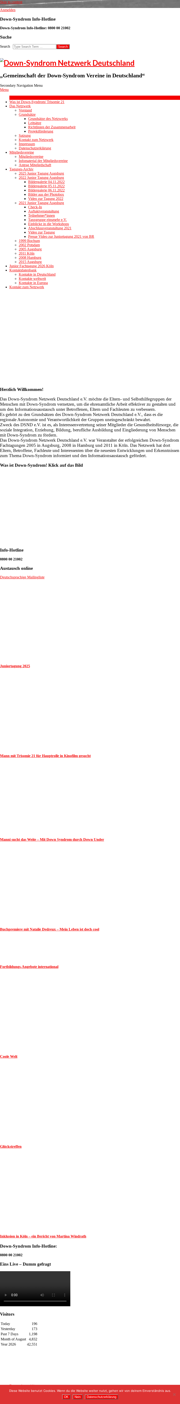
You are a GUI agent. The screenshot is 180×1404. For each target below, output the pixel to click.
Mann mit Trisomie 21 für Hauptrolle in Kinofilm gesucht (45, 756)
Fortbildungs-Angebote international (29, 967)
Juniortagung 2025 (15, 666)
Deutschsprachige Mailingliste (22, 577)
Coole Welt (8, 1056)
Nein (78, 1397)
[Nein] (174, 1394)
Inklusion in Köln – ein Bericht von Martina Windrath (43, 1236)
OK (66, 1397)
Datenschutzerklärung (101, 1397)
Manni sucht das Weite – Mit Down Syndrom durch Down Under (52, 839)
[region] (90, 338)
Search (5, 46)
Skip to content (11, 2)
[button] (7, 338)
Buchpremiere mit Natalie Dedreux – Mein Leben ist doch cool (49, 929)
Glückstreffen (11, 1146)
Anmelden (7, 10)
